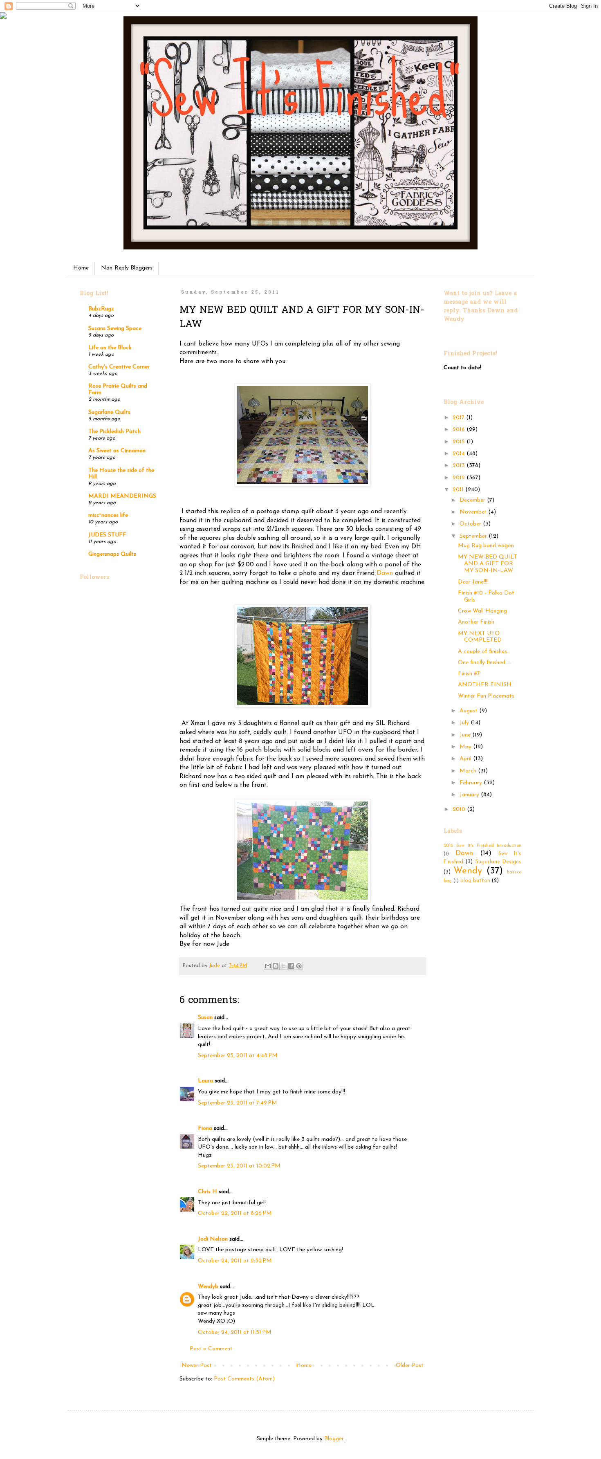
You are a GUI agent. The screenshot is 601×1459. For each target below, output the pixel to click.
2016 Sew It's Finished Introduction (482, 846)
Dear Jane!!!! (473, 582)
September (474, 536)
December (473, 500)
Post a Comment (211, 1349)
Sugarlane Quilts (109, 412)
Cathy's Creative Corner (119, 367)
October (471, 524)
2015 (459, 442)
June (466, 735)
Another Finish (476, 622)
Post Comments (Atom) (244, 1379)
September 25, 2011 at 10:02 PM (239, 1166)
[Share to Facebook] (291, 966)
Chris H (207, 1192)
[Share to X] (283, 966)
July (465, 723)
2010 (460, 809)
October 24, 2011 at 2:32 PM (235, 1261)
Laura (205, 1081)
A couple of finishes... (484, 652)
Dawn (385, 573)
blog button (475, 880)
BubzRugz (101, 309)
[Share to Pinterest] (299, 966)
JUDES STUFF (107, 535)
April (466, 759)
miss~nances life (108, 515)
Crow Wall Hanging (482, 611)
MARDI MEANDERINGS (122, 496)
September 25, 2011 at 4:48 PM (238, 1056)
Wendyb (208, 1287)
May (466, 747)
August (469, 711)
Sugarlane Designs (498, 862)
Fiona (205, 1128)
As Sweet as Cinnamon (117, 451)
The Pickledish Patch (114, 432)
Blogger (333, 1439)
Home (81, 268)
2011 (459, 490)
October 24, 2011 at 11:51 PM (234, 1332)
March (469, 771)
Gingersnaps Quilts (112, 554)
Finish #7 (469, 674)
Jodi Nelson (213, 1239)
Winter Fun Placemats (486, 696)
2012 (459, 478)
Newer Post (197, 1365)
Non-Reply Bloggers (126, 268)
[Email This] (268, 966)
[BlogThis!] (275, 966)
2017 (459, 418)
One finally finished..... (484, 663)
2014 (459, 454)
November (474, 512)
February (472, 783)
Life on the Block (110, 348)
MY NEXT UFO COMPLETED (480, 637)
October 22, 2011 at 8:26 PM (235, 1213)
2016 (459, 429)
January (470, 795)
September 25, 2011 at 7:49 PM (237, 1103)
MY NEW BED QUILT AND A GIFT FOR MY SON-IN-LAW (487, 564)
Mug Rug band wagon (486, 546)
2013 (459, 465)
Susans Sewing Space (114, 328)
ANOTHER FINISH (484, 685)
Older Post (410, 1365)
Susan (205, 1018)
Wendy (467, 871)
